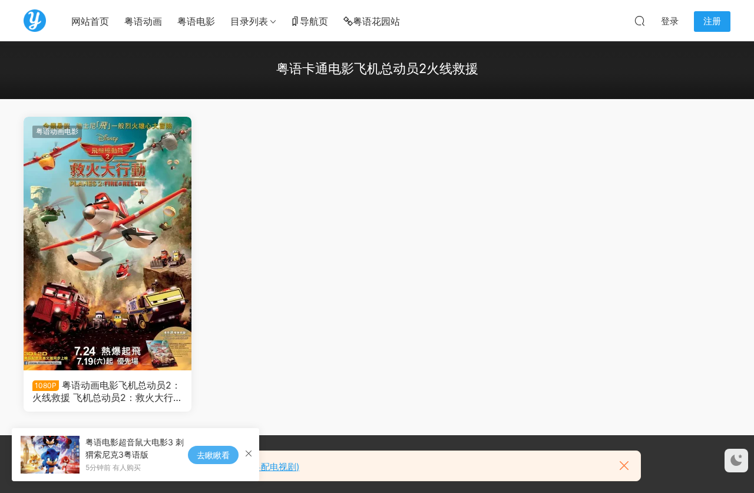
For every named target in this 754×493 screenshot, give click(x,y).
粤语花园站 (376, 21)
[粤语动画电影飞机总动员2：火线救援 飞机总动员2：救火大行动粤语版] (107, 243)
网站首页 (90, 21)
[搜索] (640, 20)
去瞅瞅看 (213, 455)
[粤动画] (35, 20)
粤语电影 (196, 21)
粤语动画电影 (57, 131)
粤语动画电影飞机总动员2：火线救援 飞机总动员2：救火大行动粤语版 (107, 391)
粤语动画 (143, 21)
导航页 (314, 21)
